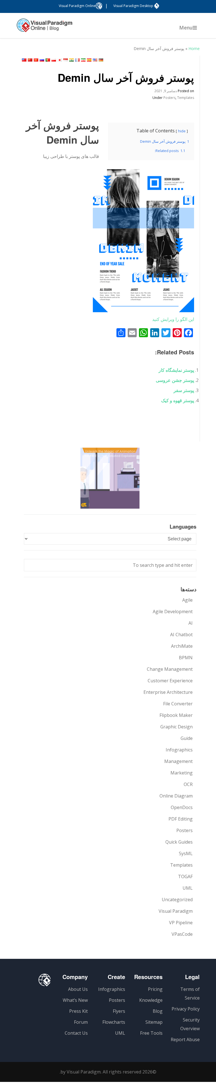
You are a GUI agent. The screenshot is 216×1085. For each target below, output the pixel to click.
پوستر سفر (184, 390)
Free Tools (151, 1033)
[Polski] (53, 60)
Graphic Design (176, 727)
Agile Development (173, 611)
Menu (186, 27)
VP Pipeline (181, 922)
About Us (78, 989)
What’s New (75, 1000)
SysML (186, 853)
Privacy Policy (186, 1009)
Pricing (155, 989)
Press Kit (78, 1011)
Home (194, 48)
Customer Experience (170, 681)
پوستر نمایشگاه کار (176, 370)
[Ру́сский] (42, 60)
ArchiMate (182, 646)
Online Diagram (176, 796)
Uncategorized (177, 899)
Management (178, 761)
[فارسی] (83, 60)
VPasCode (182, 934)
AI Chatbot (181, 634)
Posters (169, 97)
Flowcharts (113, 1022)
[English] (95, 60)
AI (190, 623)
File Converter (178, 704)
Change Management (170, 669)
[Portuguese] (48, 60)
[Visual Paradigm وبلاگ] (44, 28)
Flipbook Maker (176, 715)
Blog (158, 1011)
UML (188, 888)
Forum (81, 1022)
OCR (188, 784)
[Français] (77, 60)
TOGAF (185, 876)
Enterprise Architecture (168, 692)
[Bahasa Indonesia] (65, 60)
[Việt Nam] (36, 60)
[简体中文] (30, 60)
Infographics (179, 750)
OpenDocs (182, 807)
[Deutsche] (101, 60)
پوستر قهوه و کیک (177, 400)
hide (182, 130)
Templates (185, 97)
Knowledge (151, 1000)
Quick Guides (179, 842)
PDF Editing (180, 819)
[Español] (89, 60)
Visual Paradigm (176, 911)
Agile (187, 600)
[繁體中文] (24, 60)
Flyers (119, 1011)
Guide (187, 738)
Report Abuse (185, 1039)
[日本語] (59, 60)
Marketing (181, 773)
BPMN (186, 657)
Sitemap (154, 1022)
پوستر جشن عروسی (175, 380)
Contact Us (76, 1033)
